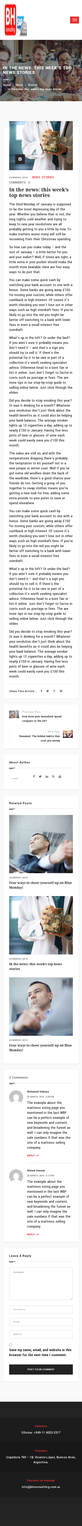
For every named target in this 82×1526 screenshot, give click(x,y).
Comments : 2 (19, 182)
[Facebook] (41, 691)
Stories (32, 85)
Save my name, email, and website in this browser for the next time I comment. (40, 1352)
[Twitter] (47, 691)
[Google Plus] (54, 691)
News (19, 85)
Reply (31, 1155)
